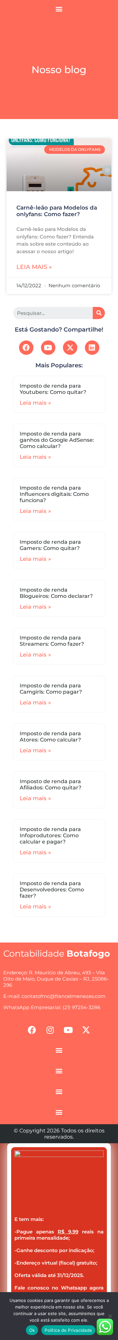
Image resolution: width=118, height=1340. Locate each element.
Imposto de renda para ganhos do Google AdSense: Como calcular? (57, 440)
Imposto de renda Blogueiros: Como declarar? (56, 593)
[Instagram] (50, 1030)
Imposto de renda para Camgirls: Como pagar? (51, 688)
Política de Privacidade (68, 1330)
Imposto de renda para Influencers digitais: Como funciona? (54, 494)
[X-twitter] (70, 347)
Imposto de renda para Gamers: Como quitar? (50, 545)
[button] (59, 8)
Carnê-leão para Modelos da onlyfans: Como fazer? (56, 210)
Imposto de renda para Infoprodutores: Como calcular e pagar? (50, 835)
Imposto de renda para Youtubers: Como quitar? (53, 389)
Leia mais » (34, 267)
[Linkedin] (92, 347)
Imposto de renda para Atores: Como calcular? (50, 736)
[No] (110, 1316)
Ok (32, 1330)
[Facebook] (26, 347)
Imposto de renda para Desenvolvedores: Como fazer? (52, 889)
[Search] (99, 313)
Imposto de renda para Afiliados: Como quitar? (50, 784)
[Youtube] (48, 347)
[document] (59, 1241)
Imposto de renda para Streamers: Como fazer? (52, 641)
